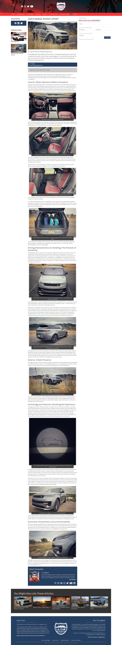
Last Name (98, 29)
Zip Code (81, 35)
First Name (81, 29)
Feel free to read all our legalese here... (96, 637)
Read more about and (31, 635)
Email (80, 23)
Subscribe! (107, 37)
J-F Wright (45, 573)
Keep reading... (72, 579)
